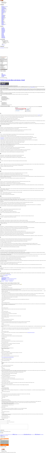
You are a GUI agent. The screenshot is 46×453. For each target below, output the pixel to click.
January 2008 (3, 29)
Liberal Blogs (3, 15)
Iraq (16, 434)
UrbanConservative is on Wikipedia (5, 277)
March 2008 (3, 28)
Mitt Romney (3, 18)
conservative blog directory (8, 274)
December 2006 (3, 37)
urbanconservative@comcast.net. (31, 332)
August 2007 (3, 32)
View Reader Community (4, 444)
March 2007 (3, 35)
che (0, 434)
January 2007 (3, 36)
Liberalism (3, 16)
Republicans (3, 22)
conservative (4, 434)
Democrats (3, 10)
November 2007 (3, 30)
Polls (2, 20)
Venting (2, 23)
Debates (2, 9)
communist (2, 434)
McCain (29, 434)
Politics (4, 435)
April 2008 (3, 27)
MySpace (2, 63)
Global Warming (3, 12)
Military (34, 434)
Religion (2, 21)
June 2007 (3, 33)
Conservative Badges (4, 75)
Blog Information (2, 47)
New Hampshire (41, 434)
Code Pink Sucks (3, 8)
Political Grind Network (3, 65)
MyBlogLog (5, 69)
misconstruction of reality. (5, 41)
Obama (2, 19)
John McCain (19, 434)
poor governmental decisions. (6, 42)
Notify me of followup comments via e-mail (5, 431)
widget (25, 89)
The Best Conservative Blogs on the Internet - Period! (12, 80)
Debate (5, 434)
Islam (17, 434)
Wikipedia (3, 24)
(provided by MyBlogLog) (4, 445)
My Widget (3, 76)
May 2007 (3, 34)
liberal (20, 434)
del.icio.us (2, 62)
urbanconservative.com (3, 68)
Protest (5, 435)
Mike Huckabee (3, 17)
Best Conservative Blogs (4, 6)
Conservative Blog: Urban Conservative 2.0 (3, 67)
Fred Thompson (3, 11)
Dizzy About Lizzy (4, 279)
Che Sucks (3, 7)
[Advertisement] (3, 53)
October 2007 (3, 31)
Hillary (2, 13)
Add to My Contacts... (3, 58)
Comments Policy (3, 74)
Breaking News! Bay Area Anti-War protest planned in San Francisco (9, 278)
